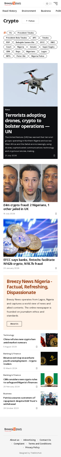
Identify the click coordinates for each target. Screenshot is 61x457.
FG (10, 33)
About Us (14, 323)
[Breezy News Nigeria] (12, 3)
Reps (18, 51)
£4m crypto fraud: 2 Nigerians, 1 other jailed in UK (26, 207)
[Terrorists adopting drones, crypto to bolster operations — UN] (30, 85)
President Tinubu (26, 33)
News (7, 109)
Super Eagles (49, 47)
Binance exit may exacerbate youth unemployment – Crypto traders (20, 360)
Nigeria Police (37, 56)
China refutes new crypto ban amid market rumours (19, 341)
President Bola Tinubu (16, 38)
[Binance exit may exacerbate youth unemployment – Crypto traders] (49, 358)
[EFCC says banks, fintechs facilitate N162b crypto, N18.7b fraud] (30, 238)
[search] (39, 3)
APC (34, 38)
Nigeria (20, 47)
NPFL (8, 56)
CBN (8, 51)
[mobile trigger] (55, 3)
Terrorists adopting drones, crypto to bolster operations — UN (27, 123)
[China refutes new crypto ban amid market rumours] (49, 340)
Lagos (44, 51)
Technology (8, 335)
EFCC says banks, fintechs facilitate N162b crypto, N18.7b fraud (29, 262)
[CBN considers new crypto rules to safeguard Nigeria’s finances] (49, 380)
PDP (8, 42)
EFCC (42, 42)
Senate (33, 47)
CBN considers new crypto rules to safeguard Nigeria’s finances (20, 381)
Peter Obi (21, 56)
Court (8, 47)
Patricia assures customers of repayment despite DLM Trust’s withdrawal (20, 400)
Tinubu (45, 38)
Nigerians (30, 51)
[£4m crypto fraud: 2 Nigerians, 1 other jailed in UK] (30, 183)
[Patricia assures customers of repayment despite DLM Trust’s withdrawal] (49, 398)
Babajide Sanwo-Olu (25, 42)
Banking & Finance (12, 353)
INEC (52, 42)
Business (7, 393)
